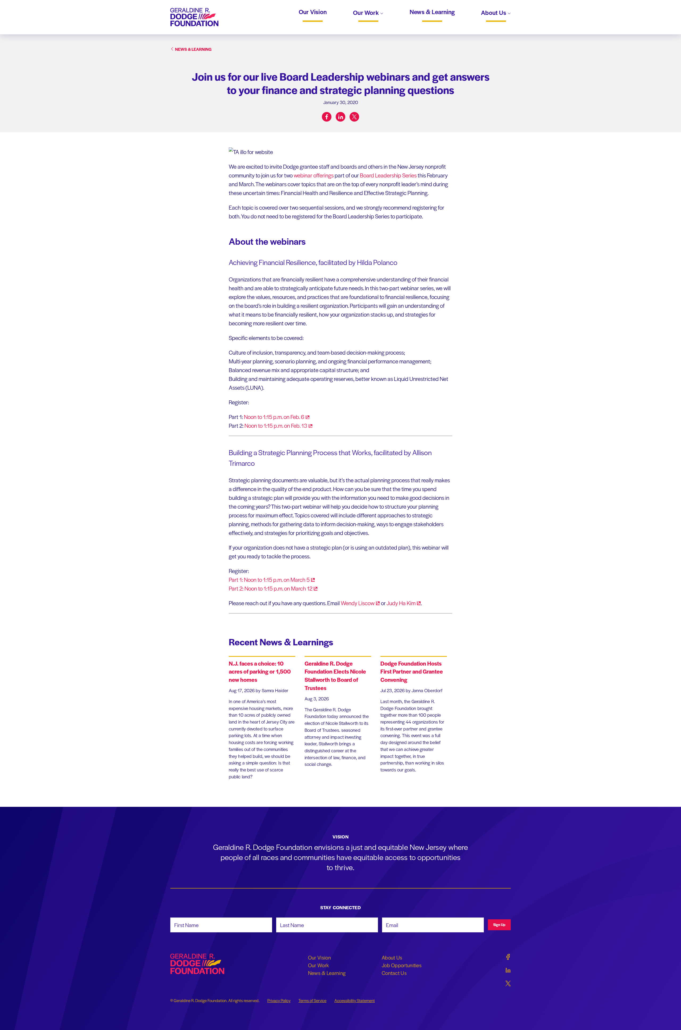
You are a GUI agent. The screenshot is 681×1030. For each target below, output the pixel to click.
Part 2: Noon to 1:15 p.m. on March (270, 588)
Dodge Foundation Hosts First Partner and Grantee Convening (411, 671)
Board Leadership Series (388, 175)
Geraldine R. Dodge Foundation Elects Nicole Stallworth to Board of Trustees (335, 675)
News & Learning (432, 12)
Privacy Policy (278, 1000)
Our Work (366, 13)
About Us (494, 13)
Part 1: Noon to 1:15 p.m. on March (269, 579)
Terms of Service (312, 1000)
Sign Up (499, 924)
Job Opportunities (402, 965)
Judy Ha (401, 603)
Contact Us (394, 973)
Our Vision (313, 12)
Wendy (358, 603)
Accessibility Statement (354, 1000)
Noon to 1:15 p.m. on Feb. (274, 417)
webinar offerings (314, 175)
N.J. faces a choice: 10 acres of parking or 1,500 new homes (260, 671)
